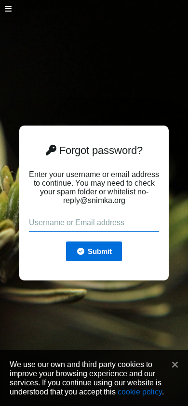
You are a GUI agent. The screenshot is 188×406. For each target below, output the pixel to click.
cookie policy (140, 391)
